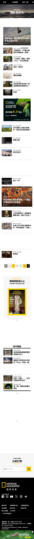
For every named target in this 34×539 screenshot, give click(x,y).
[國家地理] (11, 490)
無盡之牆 (16, 140)
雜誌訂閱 (23, 508)
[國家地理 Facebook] (3, 496)
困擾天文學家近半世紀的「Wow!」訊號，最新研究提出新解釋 (22, 362)
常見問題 (4, 508)
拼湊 (15, 92)
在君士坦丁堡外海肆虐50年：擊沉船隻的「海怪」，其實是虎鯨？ (22, 228)
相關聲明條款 (25, 505)
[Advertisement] (17, 167)
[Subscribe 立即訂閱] (28, 469)
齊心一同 (16, 181)
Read (7, 43)
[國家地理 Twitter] (16, 497)
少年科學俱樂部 (6, 513)
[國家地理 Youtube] (11, 496)
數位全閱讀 (5, 511)
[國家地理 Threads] (21, 497)
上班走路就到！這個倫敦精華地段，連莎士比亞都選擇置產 (22, 215)
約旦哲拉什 (17, 152)
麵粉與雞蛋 (17, 75)
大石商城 (12, 511)
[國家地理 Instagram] (7, 496)
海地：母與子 (18, 67)
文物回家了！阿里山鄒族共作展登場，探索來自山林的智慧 (21, 52)
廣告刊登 (12, 508)
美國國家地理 (14, 505)
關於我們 (4, 505)
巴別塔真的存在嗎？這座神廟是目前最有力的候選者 (21, 86)
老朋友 (15, 254)
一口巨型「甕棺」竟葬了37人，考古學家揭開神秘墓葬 (21, 61)
